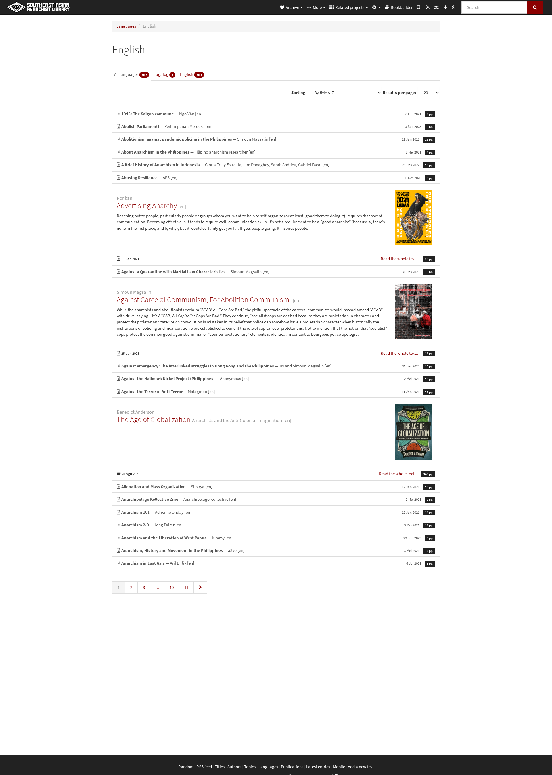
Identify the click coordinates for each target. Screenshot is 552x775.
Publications (292, 766)
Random (185, 766)
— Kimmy (277, 537)
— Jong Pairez (277, 524)
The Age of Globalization (154, 419)
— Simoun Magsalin (277, 139)
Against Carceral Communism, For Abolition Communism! (204, 299)
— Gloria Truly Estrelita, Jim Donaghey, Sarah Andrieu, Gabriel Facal (277, 164)
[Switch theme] (453, 7)
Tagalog (163, 74)
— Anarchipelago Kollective (277, 499)
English (191, 74)
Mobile (339, 766)
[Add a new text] (445, 7)
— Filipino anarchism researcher (277, 152)
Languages (126, 26)
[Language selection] (376, 7)
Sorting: (299, 92)
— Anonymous (277, 378)
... (157, 587)
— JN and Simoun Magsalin (277, 366)
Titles (220, 766)
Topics (250, 766)
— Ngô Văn (277, 113)
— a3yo (277, 550)
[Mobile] (418, 7)
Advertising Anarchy (147, 205)
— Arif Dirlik (277, 563)
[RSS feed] (427, 7)
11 (186, 587)
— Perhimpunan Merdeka (277, 126)
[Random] (436, 7)
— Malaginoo (277, 391)
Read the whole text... (400, 258)
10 (172, 587)
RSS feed (204, 766)
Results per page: (399, 92)
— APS (277, 177)
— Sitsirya (277, 486)
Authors (234, 766)
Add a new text (361, 766)
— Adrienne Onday (277, 512)
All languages (130, 74)
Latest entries (318, 766)
